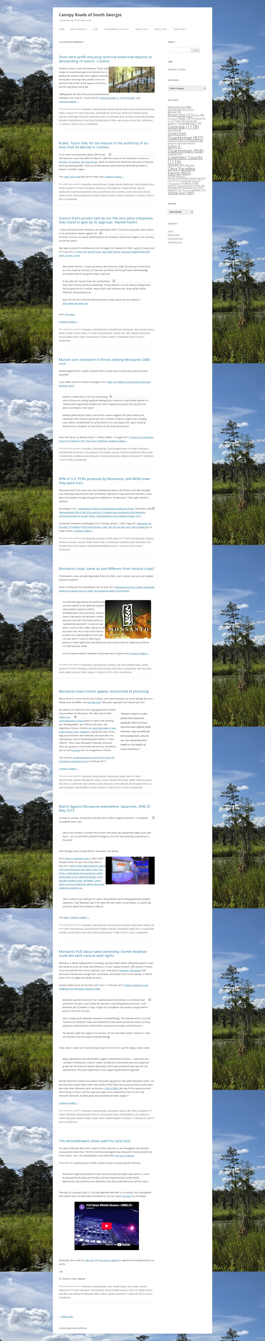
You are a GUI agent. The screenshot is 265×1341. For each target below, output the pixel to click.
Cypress (172, 118)
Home (61, 29)
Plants (190, 183)
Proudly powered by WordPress (73, 1328)
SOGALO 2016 (141, 29)
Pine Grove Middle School (187, 181)
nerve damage (121, 783)
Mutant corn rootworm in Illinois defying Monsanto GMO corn (104, 361)
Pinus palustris (175, 183)
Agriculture (87, 109)
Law (118, 664)
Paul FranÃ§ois (82, 787)
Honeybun (195, 140)
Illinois (145, 452)
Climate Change (114, 109)
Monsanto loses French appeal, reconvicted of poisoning (104, 691)
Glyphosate (128, 109)
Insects (190, 143)
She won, (89, 1260)
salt (119, 120)
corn (199, 115)
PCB (76, 545)
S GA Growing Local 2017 (116, 29)
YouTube (181, 69)
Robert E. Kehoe (108, 195)
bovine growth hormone (116, 1289)
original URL (142, 527)
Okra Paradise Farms (144, 109)
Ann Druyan (115, 112)
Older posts (66, 1316)
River (200, 185)
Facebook (172, 69)
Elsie (95, 29)
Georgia (62, 116)
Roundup (101, 787)
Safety (69, 333)
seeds (95, 1118)
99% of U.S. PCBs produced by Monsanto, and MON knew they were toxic (104, 480)
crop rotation (105, 452)
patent (68, 672)
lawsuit (76, 1293)
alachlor (77, 779)
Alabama (149, 538)
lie (82, 1293)
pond (172, 185)
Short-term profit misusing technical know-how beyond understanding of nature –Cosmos (106, 59)
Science (69, 112)
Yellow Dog (147, 120)
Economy (100, 538)
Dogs (185, 118)
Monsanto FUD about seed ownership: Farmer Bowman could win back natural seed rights (103, 953)
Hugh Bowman (127, 1114)
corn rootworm (91, 452)
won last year (94, 702)
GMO (128, 333)
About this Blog (78, 29)
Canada (116, 333)
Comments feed (175, 238)
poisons (76, 750)
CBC (123, 333)
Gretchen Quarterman (89, 116)
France (105, 779)
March (78, 932)
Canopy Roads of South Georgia (90, 15)
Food (180, 120)
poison (93, 787)
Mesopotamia (147, 116)
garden (174, 123)
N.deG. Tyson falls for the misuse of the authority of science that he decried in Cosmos (104, 145)
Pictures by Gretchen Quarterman (186, 178)
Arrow (190, 110)
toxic (115, 545)
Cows (109, 1286)
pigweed (125, 455)
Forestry (191, 121)
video (66, 917)
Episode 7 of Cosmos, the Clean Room (78, 161)
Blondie (174, 111)
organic (180, 176)
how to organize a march (78, 858)
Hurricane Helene (177, 143)
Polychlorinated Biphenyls (99, 545)
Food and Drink (114, 329)
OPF (171, 176)
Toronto (104, 336)
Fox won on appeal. (108, 1260)
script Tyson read (72, 176)
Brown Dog (127, 112)
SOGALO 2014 (179, 29)
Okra (189, 165)
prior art (76, 672)
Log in (170, 231)
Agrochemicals (99, 109)
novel (61, 672)
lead (122, 116)
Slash (101, 1118)
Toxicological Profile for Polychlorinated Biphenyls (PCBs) (105, 508)
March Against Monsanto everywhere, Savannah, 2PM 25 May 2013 (104, 808)
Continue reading (69, 101)
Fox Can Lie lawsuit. (124, 1155)
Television (63, 1289)
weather (198, 189)
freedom (103, 928)
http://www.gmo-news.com (75, 303)
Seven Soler (135, 120)
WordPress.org (175, 242)
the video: (70, 314)
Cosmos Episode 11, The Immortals (117, 97)
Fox (136, 1289)
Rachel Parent (93, 336)
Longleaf (175, 154)
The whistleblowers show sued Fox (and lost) (94, 1140)
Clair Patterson (114, 187)
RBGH (97, 1293)
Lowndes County (132, 116)
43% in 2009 (111, 1088)
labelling (135, 333)
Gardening (191, 123)
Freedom (126, 924)
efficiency (95, 1114)
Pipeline (82, 545)
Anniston (63, 542)
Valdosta (175, 189)
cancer (97, 779)
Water (84, 333)
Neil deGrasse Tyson (79, 120)
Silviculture (189, 187)
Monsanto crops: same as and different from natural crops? (106, 568)
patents (80, 1118)
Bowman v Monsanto (130, 970)
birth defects (88, 779)
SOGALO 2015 (160, 29)
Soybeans (143, 1110)
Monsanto (63, 120)
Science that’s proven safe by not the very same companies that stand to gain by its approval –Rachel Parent (106, 220)
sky (200, 188)
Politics (62, 112)
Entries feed (173, 234)
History (116, 538)
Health (109, 538)
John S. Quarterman (110, 116)
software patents (113, 1118)
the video (127, 1196)
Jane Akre (63, 1293)
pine (171, 181)
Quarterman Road (186, 185)
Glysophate (122, 928)
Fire (171, 121)
